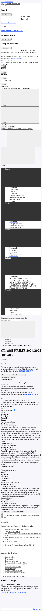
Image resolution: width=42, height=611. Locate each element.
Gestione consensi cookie (13, 571)
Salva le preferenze (18, 512)
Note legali (9, 559)
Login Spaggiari (17, 58)
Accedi (4, 6)
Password (24, 19)
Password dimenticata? (8, 23)
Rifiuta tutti (18, 375)
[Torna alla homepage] (21, 129)
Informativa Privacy (12, 561)
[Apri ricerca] (24, 138)
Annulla (4, 126)
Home (7, 339)
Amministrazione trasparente (15, 573)
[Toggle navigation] (18, 155)
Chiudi (4, 72)
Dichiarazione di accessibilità (15, 565)
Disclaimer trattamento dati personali (13, 592)
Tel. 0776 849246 (14, 532)
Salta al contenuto (7, 2)
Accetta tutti (8, 377)
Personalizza (6, 375)
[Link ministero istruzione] (10, 4)
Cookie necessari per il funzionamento (14, 400)
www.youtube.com (7, 471)
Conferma (12, 126)
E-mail (23, 50)
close (3, 165)
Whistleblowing (10, 569)
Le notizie (8, 343)
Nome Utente (25, 17)
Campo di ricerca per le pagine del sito (14, 318)
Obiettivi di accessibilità (13, 567)
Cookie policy (10, 557)
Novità (7, 341)
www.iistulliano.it (7, 410)
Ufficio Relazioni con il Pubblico (16, 563)
